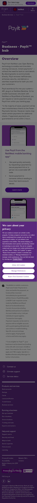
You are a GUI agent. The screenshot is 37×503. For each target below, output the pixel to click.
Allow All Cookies (18, 265)
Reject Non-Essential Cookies (18, 276)
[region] (18, 251)
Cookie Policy (17, 259)
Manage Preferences (18, 271)
